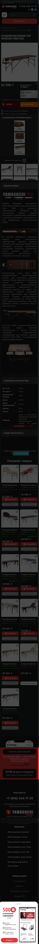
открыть (9, 940)
